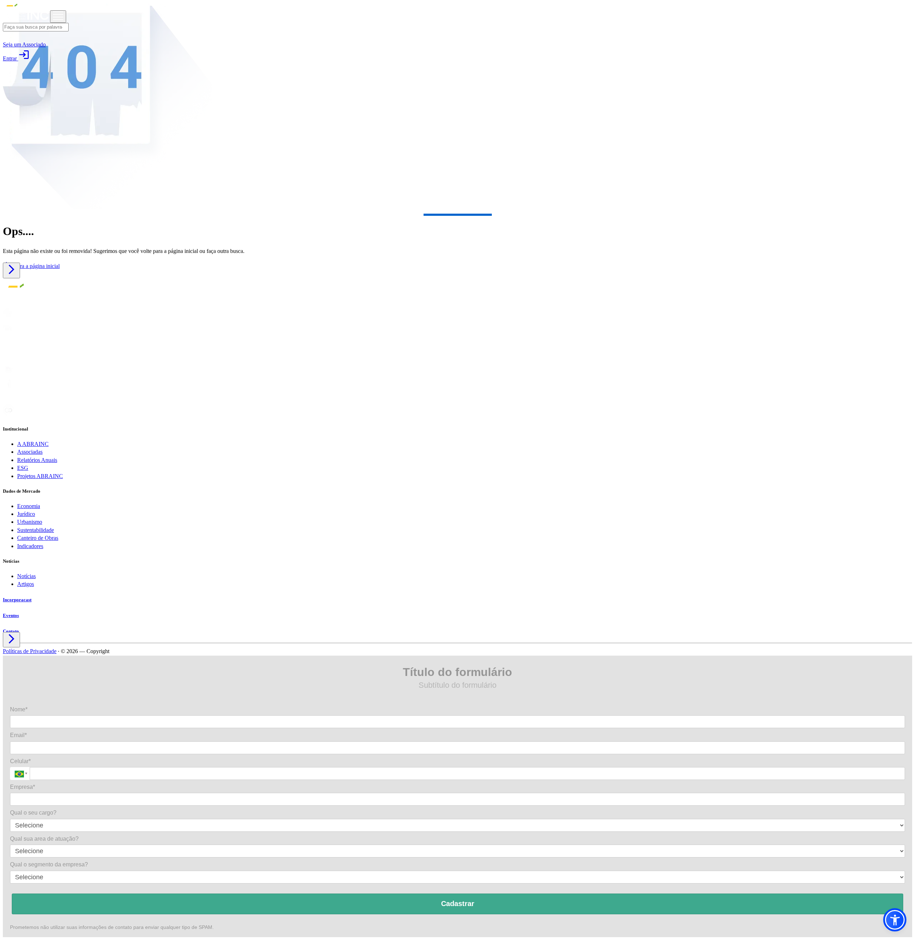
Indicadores (30, 546)
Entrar (16, 58)
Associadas (30, 452)
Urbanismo (29, 522)
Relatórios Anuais (37, 460)
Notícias (26, 576)
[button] (895, 920)
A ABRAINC (33, 444)
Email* (18, 735)
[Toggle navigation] (58, 16)
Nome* (19, 709)
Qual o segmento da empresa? (49, 864)
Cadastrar (457, 903)
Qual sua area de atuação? (44, 839)
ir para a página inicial (31, 266)
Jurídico (26, 514)
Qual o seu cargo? (33, 813)
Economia (28, 506)
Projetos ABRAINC (40, 476)
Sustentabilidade (35, 530)
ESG (22, 468)
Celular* (20, 761)
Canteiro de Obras (37, 538)
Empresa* (22, 787)
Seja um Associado (24, 44)
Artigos (25, 584)
